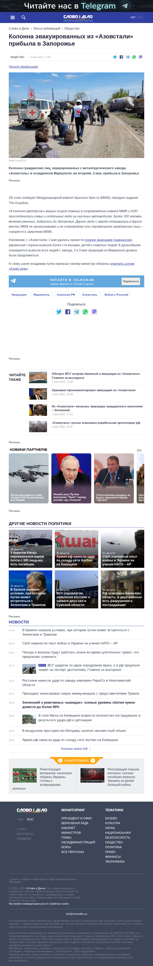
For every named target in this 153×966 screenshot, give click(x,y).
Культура (112, 823)
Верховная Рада (74, 823)
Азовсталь (89, 294)
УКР (132, 17)
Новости (19, 622)
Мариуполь (42, 294)
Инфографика (77, 760)
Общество (71, 28)
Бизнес (111, 818)
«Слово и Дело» (36, 888)
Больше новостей (74, 748)
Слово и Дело (19, 28)
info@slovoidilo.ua (76, 913)
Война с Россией (116, 294)
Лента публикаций (46, 28)
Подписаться (131, 281)
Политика (113, 847)
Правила (24, 838)
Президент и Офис (76, 818)
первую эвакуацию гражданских (108, 240)
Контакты (25, 834)
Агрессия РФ (66, 294)
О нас (21, 829)
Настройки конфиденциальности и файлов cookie (39, 903)
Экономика (115, 861)
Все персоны (72, 852)
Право (110, 852)
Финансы (113, 856)
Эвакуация (18, 294)
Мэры (66, 847)
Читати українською (23, 66)
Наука (110, 828)
